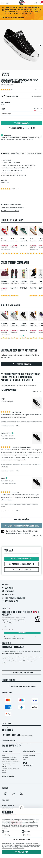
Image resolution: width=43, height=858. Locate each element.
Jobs (24, 759)
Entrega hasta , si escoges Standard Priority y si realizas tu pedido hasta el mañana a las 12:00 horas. (21, 137)
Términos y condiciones (8, 806)
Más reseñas (23, 520)
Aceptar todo (23, 852)
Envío (7, 585)
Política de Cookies (7, 848)
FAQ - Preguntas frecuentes (15, 598)
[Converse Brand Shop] (21, 75)
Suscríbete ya (22, 633)
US (35, 109)
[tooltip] (40, 96)
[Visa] (35, 700)
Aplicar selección (23, 840)
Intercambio (9, 591)
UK (41, 109)
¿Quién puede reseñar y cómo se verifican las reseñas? (19, 385)
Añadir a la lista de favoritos (23, 128)
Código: (14, 17)
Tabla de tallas (10, 595)
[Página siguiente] (40, 391)
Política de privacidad (18, 848)
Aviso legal (6, 800)
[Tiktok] (14, 794)
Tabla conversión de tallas (8, 763)
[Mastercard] (8, 700)
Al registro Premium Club (23, 673)
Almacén (25, 757)
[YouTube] (22, 794)
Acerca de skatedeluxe (29, 755)
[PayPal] (21, 707)
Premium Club (21, 531)
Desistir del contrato (8, 776)
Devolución (9, 588)
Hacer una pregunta (23, 364)
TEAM (25, 763)
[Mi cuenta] (35, 2)
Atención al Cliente (12, 601)
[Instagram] (6, 794)
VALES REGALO (27, 766)
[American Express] (8, 707)
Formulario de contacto (26, 735)
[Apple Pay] (35, 707)
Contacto (4, 772)
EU (38, 109)
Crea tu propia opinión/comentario (23, 526)
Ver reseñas (38, 89)
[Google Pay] (8, 714)
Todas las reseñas (6, 765)
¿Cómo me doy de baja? (18, 638)
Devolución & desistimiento (9, 757)
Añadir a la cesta (22, 123)
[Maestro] (21, 700)
